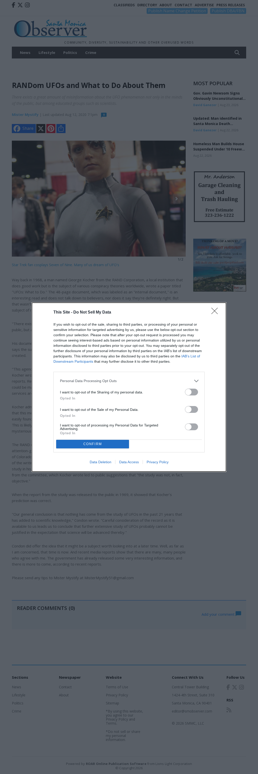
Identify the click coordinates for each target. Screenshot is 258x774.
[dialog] (129, 387)
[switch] (191, 392)
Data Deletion (100, 462)
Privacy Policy (158, 462)
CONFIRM (92, 444)
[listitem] (129, 381)
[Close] (216, 312)
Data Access (129, 462)
